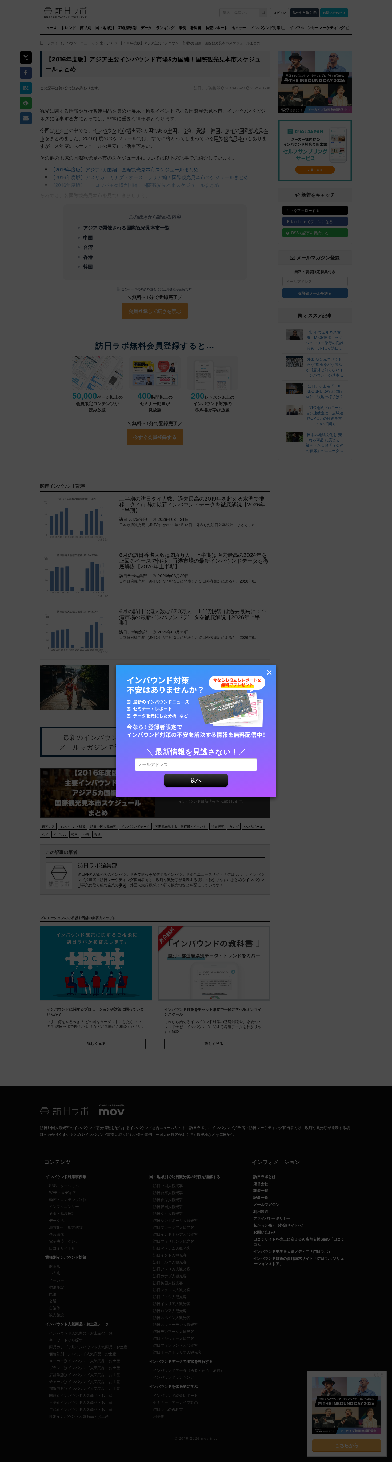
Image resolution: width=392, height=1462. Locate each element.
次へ (196, 780)
